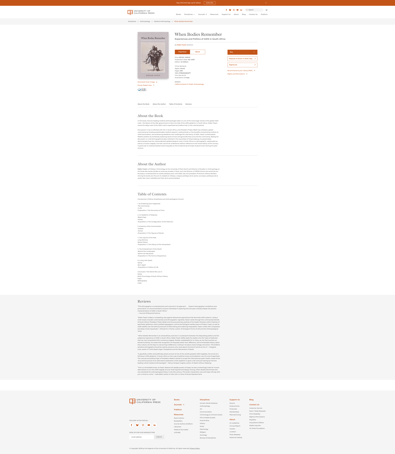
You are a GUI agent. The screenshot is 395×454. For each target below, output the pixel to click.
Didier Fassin (182, 45)
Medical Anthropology (162, 21)
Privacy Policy (195, 448)
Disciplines (132, 21)
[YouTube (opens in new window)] (237, 10)
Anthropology (145, 21)
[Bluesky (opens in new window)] (230, 10)
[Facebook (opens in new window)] (226, 10)
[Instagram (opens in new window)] (234, 10)
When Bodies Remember (183, 21)
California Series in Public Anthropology (189, 84)
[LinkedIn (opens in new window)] (241, 10)
